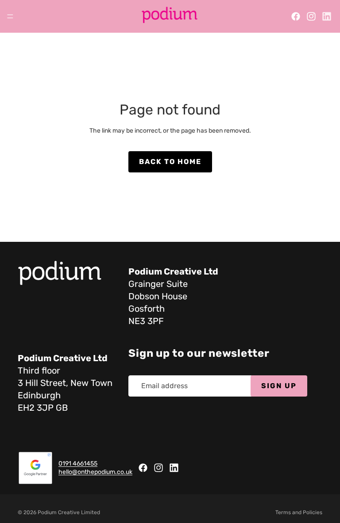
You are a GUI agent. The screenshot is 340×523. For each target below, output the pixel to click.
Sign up (279, 386)
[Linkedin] (326, 16)
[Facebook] (295, 16)
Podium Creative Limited (69, 512)
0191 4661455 (77, 463)
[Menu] (10, 16)
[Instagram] (311, 16)
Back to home (170, 161)
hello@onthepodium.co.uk (95, 472)
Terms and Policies (298, 512)
